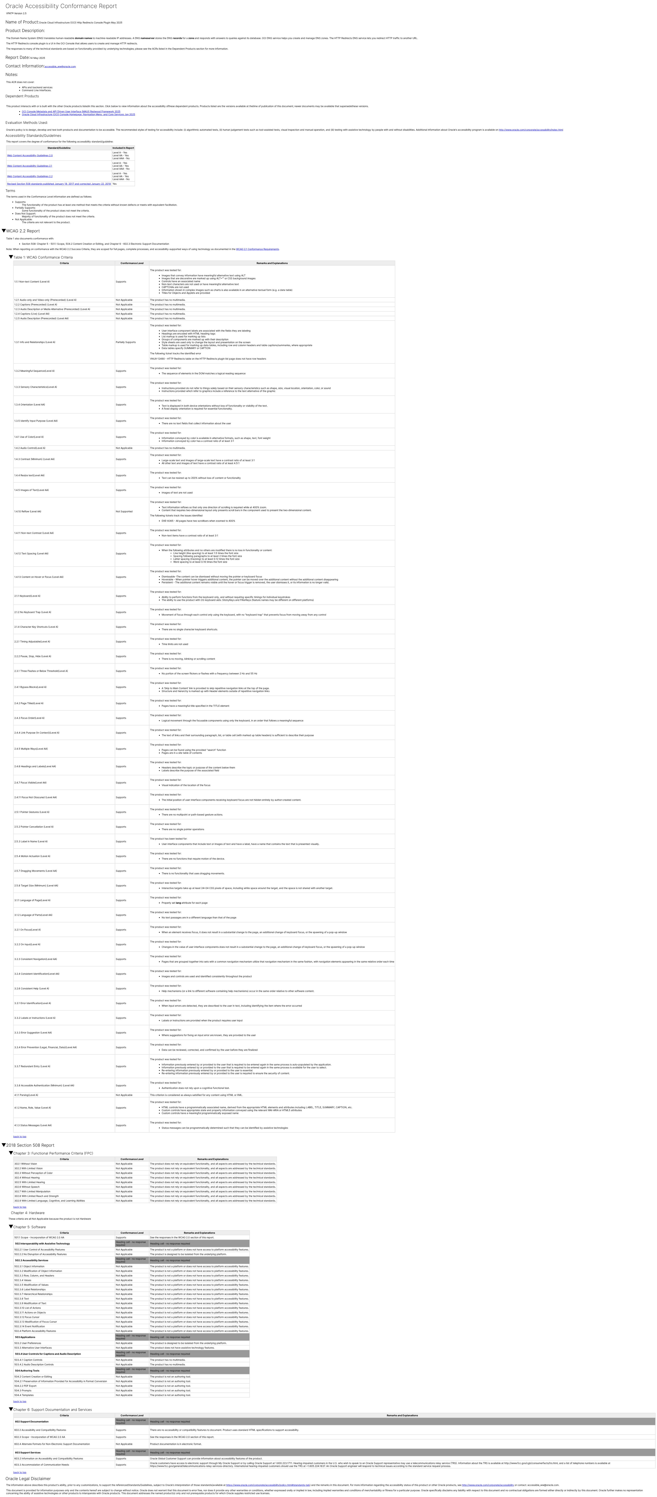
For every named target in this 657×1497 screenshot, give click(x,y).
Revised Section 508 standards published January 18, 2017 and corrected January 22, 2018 (59, 183)
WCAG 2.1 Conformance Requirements (257, 249)
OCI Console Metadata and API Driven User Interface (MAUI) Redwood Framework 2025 (71, 111)
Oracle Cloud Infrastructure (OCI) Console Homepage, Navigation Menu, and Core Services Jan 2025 (78, 114)
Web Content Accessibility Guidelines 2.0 (30, 155)
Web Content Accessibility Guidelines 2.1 (29, 165)
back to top (19, 1136)
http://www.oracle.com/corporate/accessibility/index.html (531, 129)
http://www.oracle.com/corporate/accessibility (488, 1484)
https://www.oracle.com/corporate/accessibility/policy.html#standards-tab (268, 1484)
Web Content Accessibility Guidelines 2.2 (30, 176)
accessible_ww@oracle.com (60, 66)
